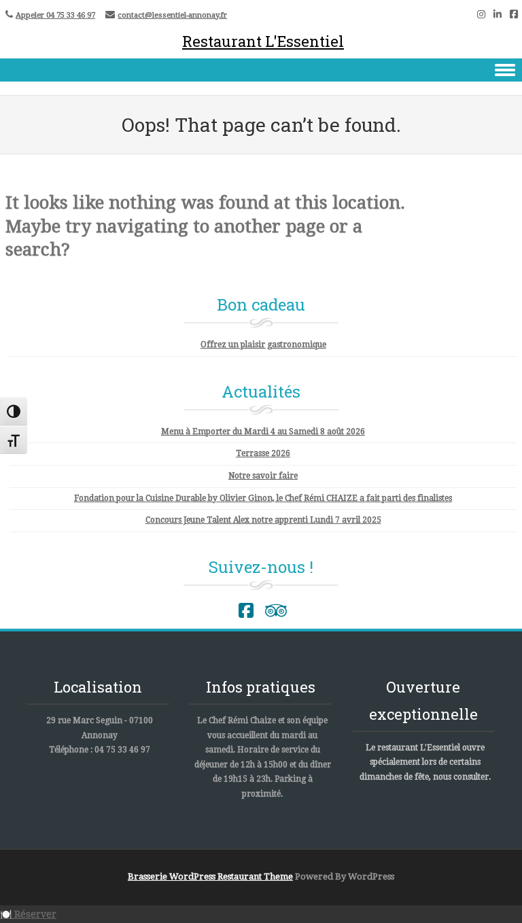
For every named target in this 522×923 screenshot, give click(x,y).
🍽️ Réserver (28, 914)
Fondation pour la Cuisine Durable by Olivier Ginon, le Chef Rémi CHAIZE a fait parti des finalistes (263, 498)
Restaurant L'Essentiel (263, 41)
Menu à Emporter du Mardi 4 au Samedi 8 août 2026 (263, 431)
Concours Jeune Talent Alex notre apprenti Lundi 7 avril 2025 (263, 520)
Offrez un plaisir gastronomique (263, 344)
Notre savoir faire (263, 476)
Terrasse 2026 (263, 453)
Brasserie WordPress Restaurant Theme (210, 876)
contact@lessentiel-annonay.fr (172, 15)
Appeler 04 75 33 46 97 (55, 15)
